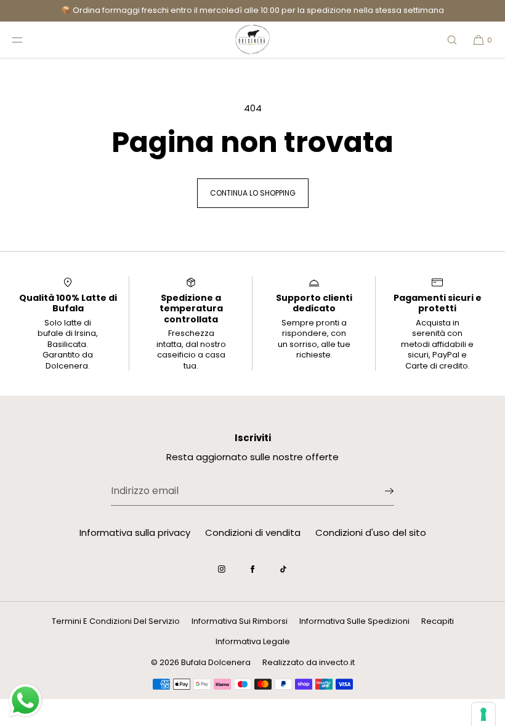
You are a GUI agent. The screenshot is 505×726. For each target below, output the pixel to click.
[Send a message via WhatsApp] (25, 700)
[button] (452, 40)
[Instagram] (221, 569)
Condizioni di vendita (253, 532)
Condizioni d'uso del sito (370, 532)
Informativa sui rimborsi (240, 621)
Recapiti (437, 621)
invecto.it (337, 662)
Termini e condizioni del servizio (116, 621)
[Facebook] (252, 569)
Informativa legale (253, 641)
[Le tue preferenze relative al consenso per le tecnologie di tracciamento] (483, 714)
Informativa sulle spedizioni (354, 621)
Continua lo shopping (253, 193)
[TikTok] (283, 569)
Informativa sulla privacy (134, 532)
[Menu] (27, 40)
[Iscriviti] (378, 491)
